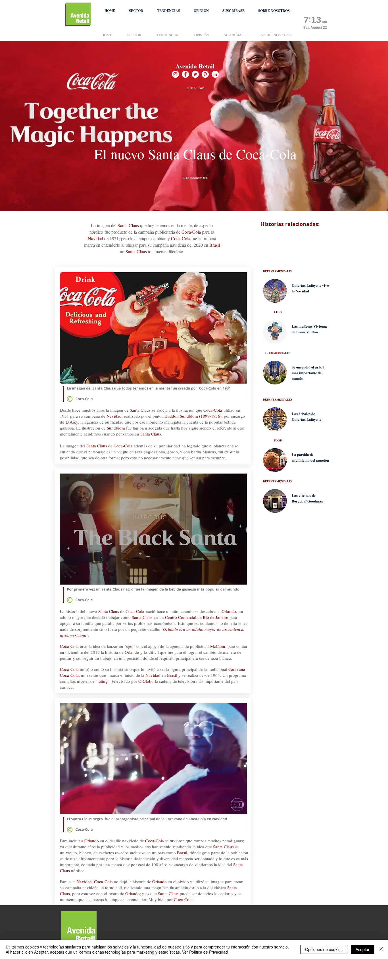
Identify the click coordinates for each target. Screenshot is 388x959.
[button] (136, 11)
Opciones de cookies (324, 949)
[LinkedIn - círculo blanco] (215, 74)
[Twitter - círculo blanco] (195, 74)
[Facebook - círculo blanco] (185, 74)
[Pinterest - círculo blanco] (205, 74)
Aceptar (363, 949)
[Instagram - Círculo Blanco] (175, 74)
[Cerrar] (381, 949)
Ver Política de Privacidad (205, 952)
